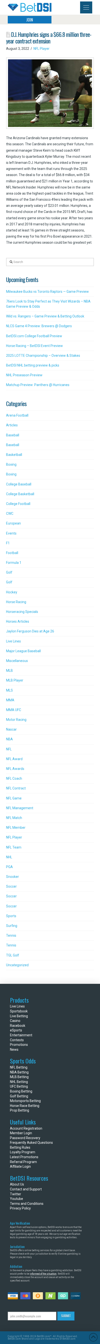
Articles (12, 425)
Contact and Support (26, 1189)
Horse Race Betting (24, 1106)
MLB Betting (19, 1077)
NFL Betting (18, 1067)
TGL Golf (12, 955)
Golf (9, 572)
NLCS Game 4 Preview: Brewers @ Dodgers (39, 326)
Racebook (17, 1026)
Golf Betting (19, 1096)
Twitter (15, 1194)
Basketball (14, 455)
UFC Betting (19, 1086)
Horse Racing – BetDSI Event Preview (34, 346)
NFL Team (13, 847)
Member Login (21, 1133)
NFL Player (41, 49)
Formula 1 (13, 563)
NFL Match (14, 818)
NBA (9, 739)
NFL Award (14, 759)
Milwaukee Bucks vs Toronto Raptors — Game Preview (47, 292)
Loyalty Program (22, 1152)
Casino (15, 1021)
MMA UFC (13, 710)
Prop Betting (19, 1110)
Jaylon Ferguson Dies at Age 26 (30, 631)
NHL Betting (19, 1082)
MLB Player (14, 680)
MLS (9, 690)
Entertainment (21, 1035)
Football (12, 553)
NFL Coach (14, 778)
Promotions (19, 1045)
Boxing (11, 464)
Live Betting (19, 1016)
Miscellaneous (17, 661)
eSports (16, 1030)
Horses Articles (17, 621)
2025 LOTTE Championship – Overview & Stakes (43, 355)
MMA (10, 700)
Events (11, 533)
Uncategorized (17, 965)
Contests (17, 1040)
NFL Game (14, 798)
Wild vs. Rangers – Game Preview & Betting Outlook (45, 316)
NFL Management (19, 808)
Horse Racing (16, 602)
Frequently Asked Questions (31, 1142)
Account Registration (26, 1128)
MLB (9, 670)
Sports (11, 916)
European (13, 523)
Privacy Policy (20, 1208)
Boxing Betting (21, 1091)
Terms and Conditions (26, 1204)
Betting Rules (20, 1147)
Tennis (11, 935)
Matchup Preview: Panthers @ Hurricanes (37, 385)
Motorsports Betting (25, 1101)
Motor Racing (16, 720)
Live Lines (13, 641)
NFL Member (15, 828)
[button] (86, 7)
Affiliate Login (20, 1166)
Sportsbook (19, 1011)
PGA (9, 867)
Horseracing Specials (22, 612)
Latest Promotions (24, 1157)
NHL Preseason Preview (24, 375)
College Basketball (20, 494)
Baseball (12, 435)
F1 (8, 543)
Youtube (16, 1199)
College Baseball (18, 484)
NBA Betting (19, 1072)
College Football (18, 504)
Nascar (11, 729)
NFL (9, 749)
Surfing (11, 926)
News (14, 1049)
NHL (9, 857)
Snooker (12, 877)
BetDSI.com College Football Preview (34, 336)
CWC (9, 513)
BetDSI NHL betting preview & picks (32, 365)
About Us (17, 1184)
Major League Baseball (23, 651)
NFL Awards (15, 769)
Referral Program (23, 1162)
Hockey (11, 592)
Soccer (11, 886)
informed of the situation (43, 1273)
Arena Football (17, 415)
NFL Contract (16, 788)
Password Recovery (25, 1138)
